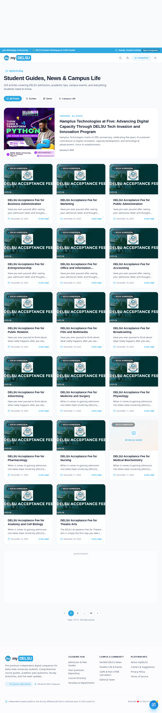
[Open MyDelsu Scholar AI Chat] (153, 704)
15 (91, 613)
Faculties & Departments (81, 682)
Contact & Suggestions (143, 666)
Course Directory (77, 678)
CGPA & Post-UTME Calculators (109, 673)
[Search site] (120, 58)
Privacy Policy (138, 671)
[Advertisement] (81, 24)
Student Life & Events (111, 666)
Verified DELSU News (111, 662)
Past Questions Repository (76, 672)
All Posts (14, 98)
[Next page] (97, 613)
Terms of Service (139, 676)
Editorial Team (107, 679)
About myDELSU (139, 662)
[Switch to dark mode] (128, 58)
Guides (32, 98)
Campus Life (68, 98)
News (49, 98)
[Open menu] (155, 58)
